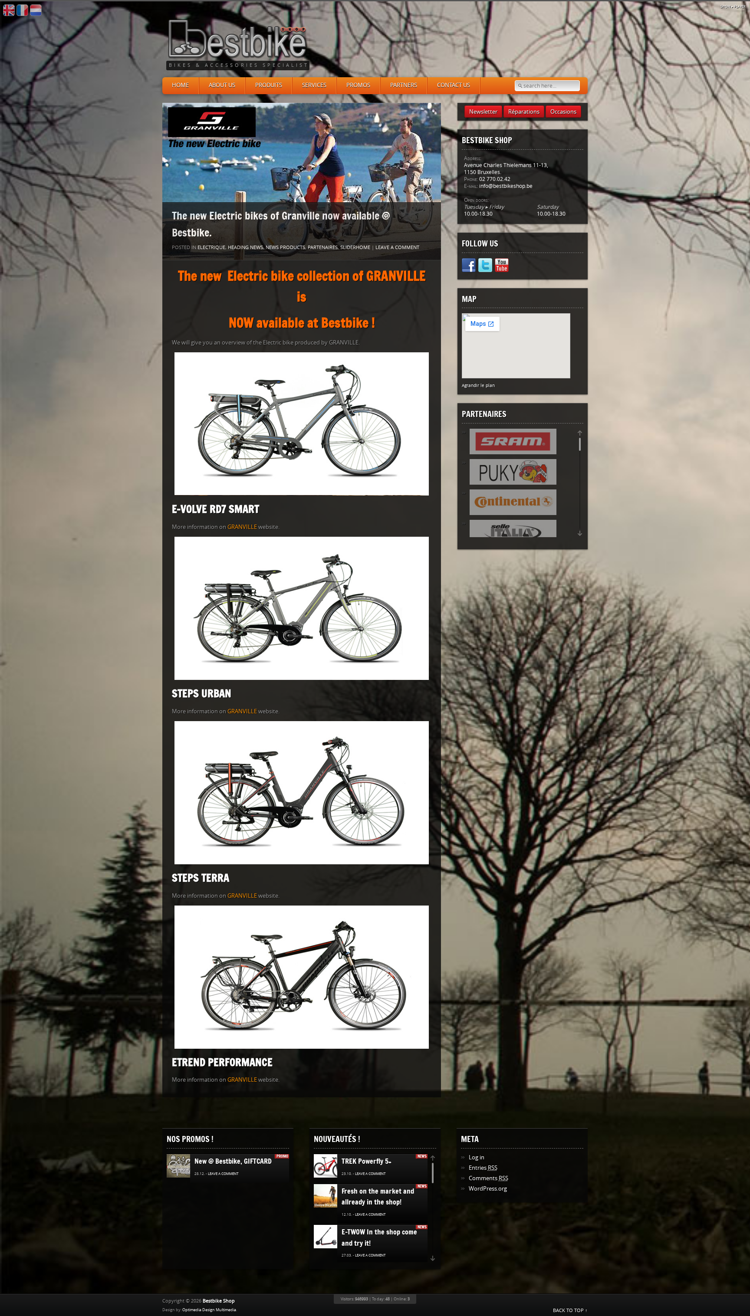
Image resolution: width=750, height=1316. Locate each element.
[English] (8, 10)
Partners (403, 85)
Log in (476, 1157)
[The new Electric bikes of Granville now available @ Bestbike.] (301, 181)
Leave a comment (397, 247)
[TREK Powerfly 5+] (329, 1166)
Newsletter (483, 111)
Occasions (563, 111)
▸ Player (733, 7)
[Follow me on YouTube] (502, 266)
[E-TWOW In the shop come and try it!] (326, 1237)
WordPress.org (488, 1188)
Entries (483, 1168)
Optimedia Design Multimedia (209, 1310)
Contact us (453, 85)
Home (180, 85)
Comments (488, 1178)
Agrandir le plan (478, 385)
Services (314, 85)
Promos (358, 85)
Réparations (523, 111)
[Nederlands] (35, 10)
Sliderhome (355, 247)
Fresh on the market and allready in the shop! (378, 1196)
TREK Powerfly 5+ (366, 1161)
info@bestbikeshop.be (506, 186)
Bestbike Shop (219, 1301)
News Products (285, 247)
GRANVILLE (242, 527)
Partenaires (323, 247)
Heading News (245, 247)
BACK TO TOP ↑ (570, 1310)
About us (222, 85)
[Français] (22, 10)
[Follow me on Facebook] (469, 266)
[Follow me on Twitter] (485, 266)
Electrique (211, 247)
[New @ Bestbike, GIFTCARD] (181, 1166)
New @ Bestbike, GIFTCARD (233, 1161)
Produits (268, 85)
